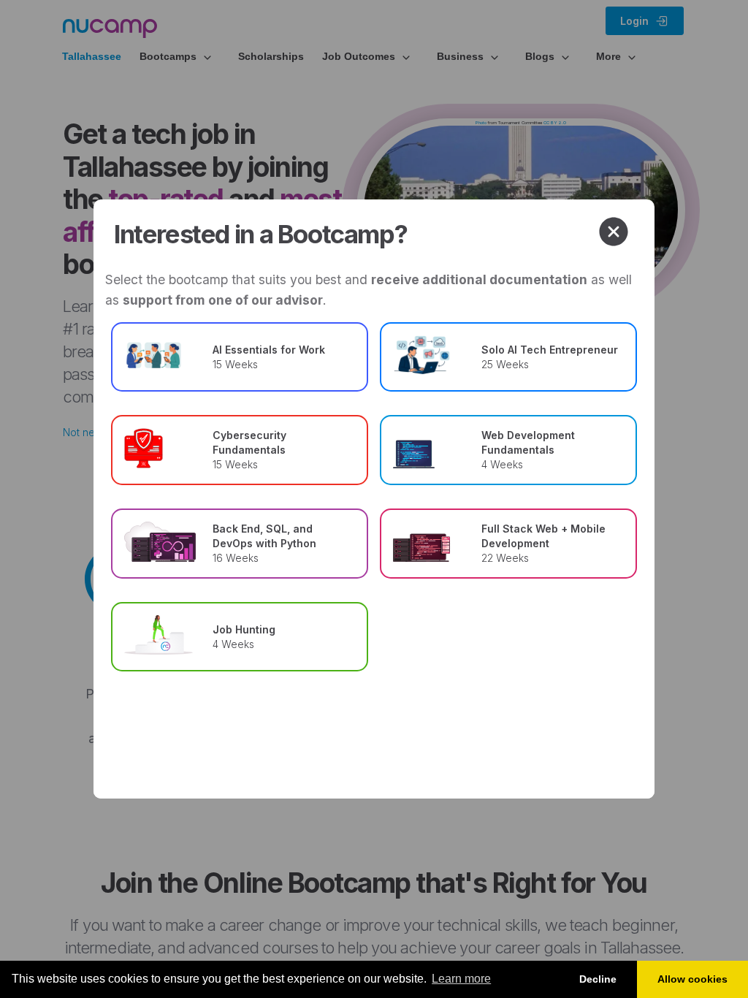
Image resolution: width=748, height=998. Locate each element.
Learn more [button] (461, 978)
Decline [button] (598, 979)
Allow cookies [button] (692, 979)
